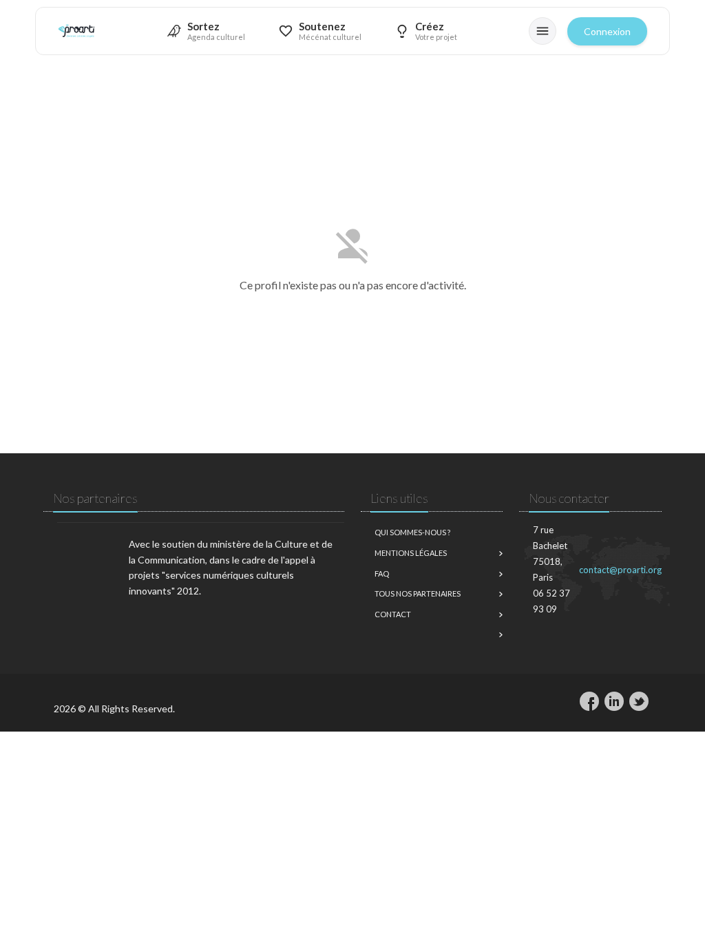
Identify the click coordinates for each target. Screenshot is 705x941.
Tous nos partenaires (418, 593)
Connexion (607, 31)
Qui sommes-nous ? (412, 532)
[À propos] (542, 31)
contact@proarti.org (620, 569)
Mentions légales (411, 552)
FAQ (382, 573)
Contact (393, 614)
